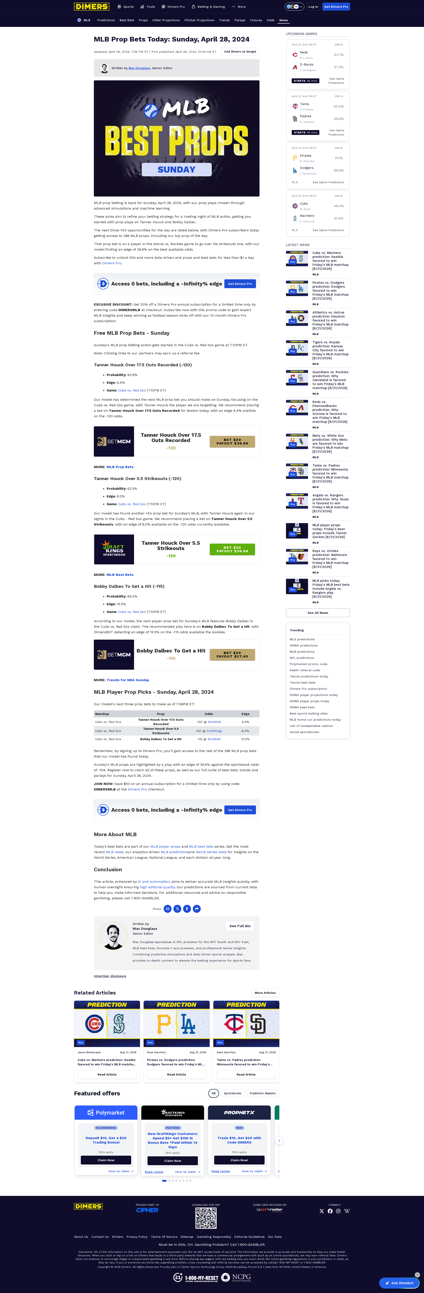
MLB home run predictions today (315, 719)
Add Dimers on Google (240, 51)
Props (143, 20)
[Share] (197, 909)
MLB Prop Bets (120, 467)
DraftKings (214, 731)
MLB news (114, 852)
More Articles (265, 992)
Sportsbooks (232, 1093)
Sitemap (187, 1236)
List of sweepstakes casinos (311, 726)
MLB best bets (201, 846)
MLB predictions (174, 852)
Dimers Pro (111, 263)
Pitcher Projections (199, 20)
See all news (318, 612)
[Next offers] (279, 1141)
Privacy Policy (137, 1236)
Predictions (106, 20)
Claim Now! (239, 1160)
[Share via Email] (168, 909)
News (283, 20)
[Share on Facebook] (187, 909)
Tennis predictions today (309, 676)
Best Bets (127, 20)
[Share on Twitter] (177, 909)
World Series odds (211, 852)
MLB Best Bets (120, 575)
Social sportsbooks (304, 732)
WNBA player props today (309, 701)
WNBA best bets (302, 707)
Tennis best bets (302, 682)
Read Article (107, 1074)
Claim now (172, 1161)
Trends (224, 20)
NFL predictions (302, 658)
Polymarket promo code (308, 664)
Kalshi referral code (305, 670)
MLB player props (165, 846)
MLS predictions (302, 639)
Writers (117, 1236)
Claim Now (106, 1160)
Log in (313, 6)
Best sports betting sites (308, 713)
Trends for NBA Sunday (128, 680)
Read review (154, 1172)
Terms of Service (164, 1236)
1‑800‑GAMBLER (251, 1244)
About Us (81, 1236)
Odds (270, 20)
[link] (321, 1211)
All (214, 1093)
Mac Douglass (139, 68)
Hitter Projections (166, 20)
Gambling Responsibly (214, 1236)
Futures (256, 20)
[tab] (164, 1181)
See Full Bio (240, 926)
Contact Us (100, 1236)
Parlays (240, 20)
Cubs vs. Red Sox (132, 390)
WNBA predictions (304, 645)
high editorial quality (157, 887)
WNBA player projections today (314, 695)
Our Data (275, 1236)
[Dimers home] (91, 7)
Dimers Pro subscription (308, 688)
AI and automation (154, 881)
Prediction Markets (263, 1093)
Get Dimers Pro (336, 6)
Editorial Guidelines (249, 1236)
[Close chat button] (417, 1275)
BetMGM (214, 722)
